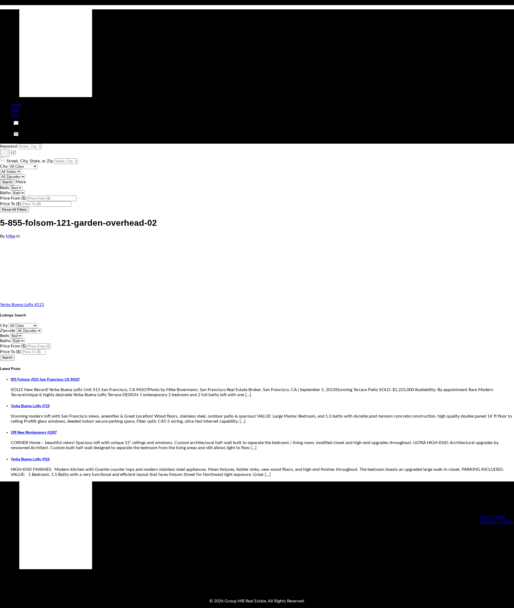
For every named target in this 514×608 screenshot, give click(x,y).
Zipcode (7, 330)
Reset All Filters (14, 210)
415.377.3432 (492, 517)
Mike (10, 236)
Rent (15, 115)
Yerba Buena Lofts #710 (30, 406)
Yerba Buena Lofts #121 (22, 305)
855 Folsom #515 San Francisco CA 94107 (45, 379)
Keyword (8, 146)
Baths (5, 193)
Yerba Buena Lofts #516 (30, 459)
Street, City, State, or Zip (29, 161)
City (4, 166)
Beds (4, 188)
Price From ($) (13, 198)
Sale (14, 110)
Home (16, 105)
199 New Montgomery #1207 (34, 432)
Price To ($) (10, 204)
